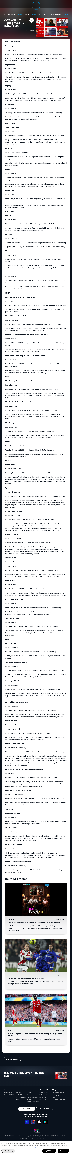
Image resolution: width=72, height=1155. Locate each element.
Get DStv (29, 1092)
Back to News (12, 1059)
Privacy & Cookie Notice (33, 1135)
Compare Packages (32, 1097)
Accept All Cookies (49, 1151)
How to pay (42, 1097)
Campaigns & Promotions (60, 1095)
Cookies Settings (8, 1151)
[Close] (69, 1144)
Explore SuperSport (21, 1097)
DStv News (11, 14)
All (4, 14)
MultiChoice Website (11, 1135)
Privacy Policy (31, 1147)
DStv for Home (31, 1095)
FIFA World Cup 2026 (55, 14)
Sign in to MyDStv (44, 1092)
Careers (30, 1137)
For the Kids (42, 14)
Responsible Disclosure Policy (50, 1135)
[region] (36, 1148)
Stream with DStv (8, 1092)
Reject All (63, 1151)
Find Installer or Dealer (33, 1101)
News (20, 14)
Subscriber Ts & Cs (58, 1092)
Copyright (63, 1135)
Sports (27, 14)
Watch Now (44, 1109)
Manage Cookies (39, 1137)
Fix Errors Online (43, 1095)
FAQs (54, 1097)
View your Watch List (9, 1095)
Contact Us (42, 1099)
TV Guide (18, 1092)
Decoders (29, 1099)
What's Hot (19, 1095)
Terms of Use (22, 1135)
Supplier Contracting (59, 1099)
